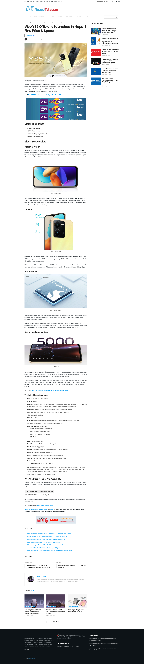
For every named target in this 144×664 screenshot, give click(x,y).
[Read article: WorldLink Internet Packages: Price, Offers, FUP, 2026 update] (96, 81)
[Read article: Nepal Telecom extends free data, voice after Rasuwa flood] (96, 71)
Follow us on (29, 35)
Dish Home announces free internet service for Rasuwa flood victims (47, 537)
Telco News (66, 647)
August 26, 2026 (29, 615)
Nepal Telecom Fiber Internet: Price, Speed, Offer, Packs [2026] (109, 30)
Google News (43, 509)
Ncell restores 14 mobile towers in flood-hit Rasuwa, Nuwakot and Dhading (49, 534)
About (86, 17)
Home (29, 17)
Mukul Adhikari (34, 39)
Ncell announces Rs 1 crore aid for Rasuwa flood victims (43, 542)
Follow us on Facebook (31, 509)
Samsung (32, 1)
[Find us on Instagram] (114, 1)
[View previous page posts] (103, 86)
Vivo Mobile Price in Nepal (45, 506)
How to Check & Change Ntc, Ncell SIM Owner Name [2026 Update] (110, 61)
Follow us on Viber (64, 635)
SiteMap (26, 650)
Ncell (28, 1)
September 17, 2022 (45, 39)
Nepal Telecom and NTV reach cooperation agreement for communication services (110, 40)
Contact (77, 17)
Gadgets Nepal (31, 22)
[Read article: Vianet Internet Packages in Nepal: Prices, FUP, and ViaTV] (96, 52)
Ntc (25, 1)
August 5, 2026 (106, 34)
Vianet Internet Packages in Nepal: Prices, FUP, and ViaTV (110, 51)
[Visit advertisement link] (56, 101)
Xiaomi (41, 1)
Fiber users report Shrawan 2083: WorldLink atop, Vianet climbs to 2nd (47, 545)
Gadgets (51, 17)
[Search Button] (116, 17)
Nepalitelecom (31, 658)
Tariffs (55, 1)
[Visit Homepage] (41, 9)
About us (60, 1)
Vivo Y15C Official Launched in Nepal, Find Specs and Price (50, 391)
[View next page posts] (106, 86)
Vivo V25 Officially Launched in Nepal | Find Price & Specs (46, 95)
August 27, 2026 (106, 74)
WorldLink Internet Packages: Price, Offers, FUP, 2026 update (110, 80)
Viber (51, 509)
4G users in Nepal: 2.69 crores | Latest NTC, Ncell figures (43, 548)
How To (59, 17)
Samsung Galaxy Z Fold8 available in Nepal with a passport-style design (32, 611)
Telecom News (39, 17)
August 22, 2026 (106, 45)
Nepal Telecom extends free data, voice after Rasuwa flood (110, 70)
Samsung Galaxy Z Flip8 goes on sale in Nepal (76, 611)
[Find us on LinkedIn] (119, 1)
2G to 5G (46, 1)
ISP (49, 1)
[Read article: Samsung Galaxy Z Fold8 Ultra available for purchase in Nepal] (55, 601)
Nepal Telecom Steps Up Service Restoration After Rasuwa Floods (46, 539)
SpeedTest (68, 17)
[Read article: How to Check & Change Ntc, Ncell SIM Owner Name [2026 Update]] (96, 61)
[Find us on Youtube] (116, 1)
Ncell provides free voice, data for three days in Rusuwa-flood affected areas (49, 551)
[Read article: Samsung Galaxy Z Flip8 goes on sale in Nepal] (77, 601)
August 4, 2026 (106, 55)
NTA (52, 1)
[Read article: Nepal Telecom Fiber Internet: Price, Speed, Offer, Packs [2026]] (96, 31)
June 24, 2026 (106, 65)
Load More (56, 621)
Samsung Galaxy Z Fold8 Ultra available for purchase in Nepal (55, 611)
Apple (37, 1)
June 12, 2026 (106, 84)
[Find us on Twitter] (112, 1)
